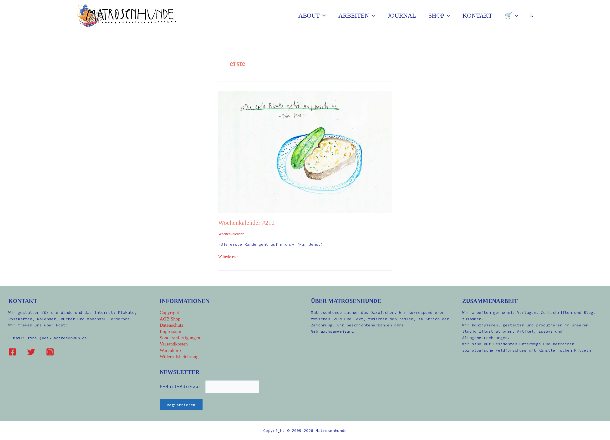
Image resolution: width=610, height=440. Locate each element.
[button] (323, 15)
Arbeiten (353, 15)
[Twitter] (31, 352)
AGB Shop (170, 318)
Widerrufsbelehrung (179, 356)
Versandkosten (174, 343)
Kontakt (477, 15)
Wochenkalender (231, 234)
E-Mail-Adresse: (182, 386)
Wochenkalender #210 (246, 222)
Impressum (170, 331)
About (309, 15)
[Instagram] (50, 352)
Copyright (169, 312)
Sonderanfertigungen (180, 337)
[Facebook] (12, 352)
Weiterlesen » (228, 256)
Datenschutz (171, 325)
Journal (402, 15)
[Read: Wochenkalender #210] (305, 152)
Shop (436, 15)
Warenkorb (170, 350)
